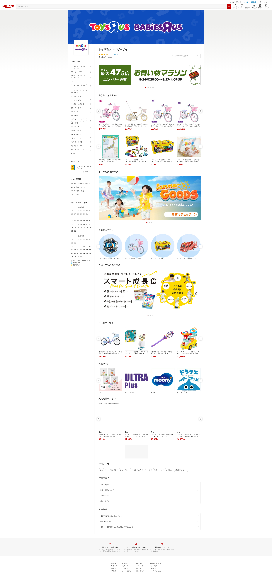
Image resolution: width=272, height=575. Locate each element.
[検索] (229, 12)
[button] (264, 7)
